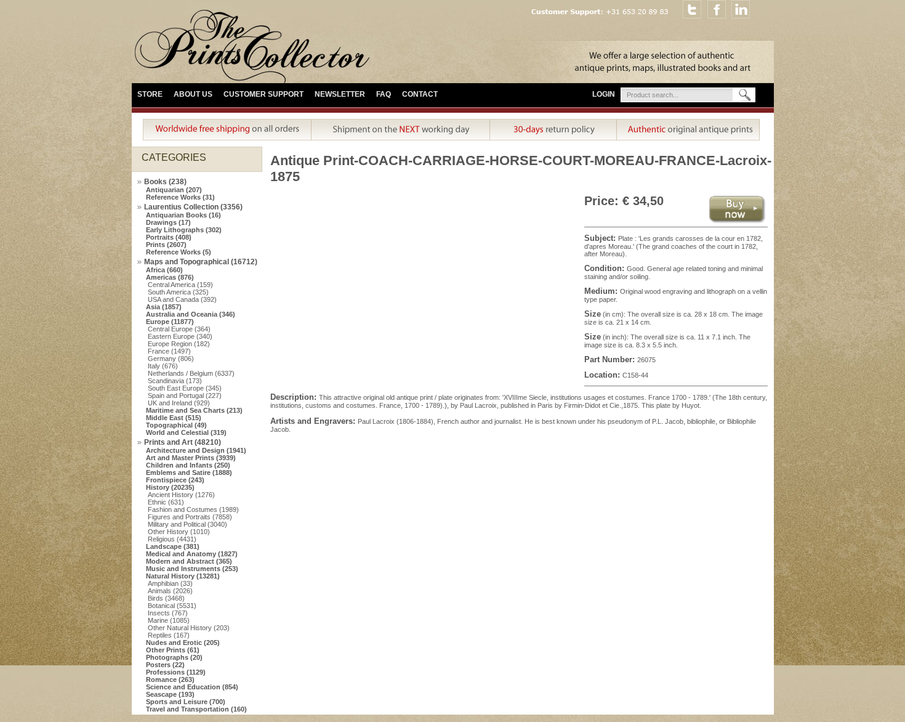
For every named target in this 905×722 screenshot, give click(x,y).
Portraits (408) (168, 237)
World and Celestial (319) (186, 432)
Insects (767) (168, 613)
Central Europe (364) (179, 329)
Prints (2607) (166, 244)
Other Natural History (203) (189, 627)
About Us (193, 94)
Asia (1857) (164, 306)
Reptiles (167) (169, 635)
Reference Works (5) (178, 252)
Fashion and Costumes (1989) (193, 509)
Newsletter (340, 94)
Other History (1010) (179, 531)
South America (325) (178, 292)
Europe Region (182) (179, 343)
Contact (420, 94)
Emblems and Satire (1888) (189, 472)
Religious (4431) (172, 539)
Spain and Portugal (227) (185, 395)
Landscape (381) (172, 546)
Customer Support (263, 94)
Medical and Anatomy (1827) (192, 554)
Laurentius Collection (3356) (193, 207)
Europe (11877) (170, 321)
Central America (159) (180, 284)
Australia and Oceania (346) (190, 314)
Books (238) (165, 181)
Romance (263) (170, 679)
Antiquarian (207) (174, 189)
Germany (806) (171, 358)
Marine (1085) (169, 620)
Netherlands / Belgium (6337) (191, 373)
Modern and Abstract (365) (189, 561)
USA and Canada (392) (182, 299)
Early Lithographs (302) (184, 229)
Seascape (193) (170, 694)
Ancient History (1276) (181, 494)
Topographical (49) (176, 425)
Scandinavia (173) (175, 380)
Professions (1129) (176, 672)
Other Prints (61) (172, 650)
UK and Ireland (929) (179, 403)
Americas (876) (170, 277)
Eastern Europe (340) (180, 336)
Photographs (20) (174, 657)
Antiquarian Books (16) (183, 215)
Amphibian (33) (170, 583)
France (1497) (169, 351)
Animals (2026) (170, 590)
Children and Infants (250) (188, 465)
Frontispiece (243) (175, 480)
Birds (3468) (166, 598)
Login (603, 94)
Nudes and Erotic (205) (183, 642)
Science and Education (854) (192, 687)
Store (150, 94)
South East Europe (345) (185, 388)
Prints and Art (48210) (182, 442)
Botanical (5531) (172, 605)
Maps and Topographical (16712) (200, 262)
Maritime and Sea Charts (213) (194, 410)
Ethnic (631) (166, 502)
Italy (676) (163, 366)
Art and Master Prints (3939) (191, 457)
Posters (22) (165, 664)
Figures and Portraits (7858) (190, 517)
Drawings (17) (168, 222)
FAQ (383, 94)
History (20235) (170, 487)
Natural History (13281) (183, 576)
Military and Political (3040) (187, 524)
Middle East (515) (173, 417)
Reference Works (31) (180, 197)
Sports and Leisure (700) (185, 701)
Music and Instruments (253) (192, 568)
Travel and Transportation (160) (196, 709)
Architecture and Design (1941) (196, 450)
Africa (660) (164, 270)
